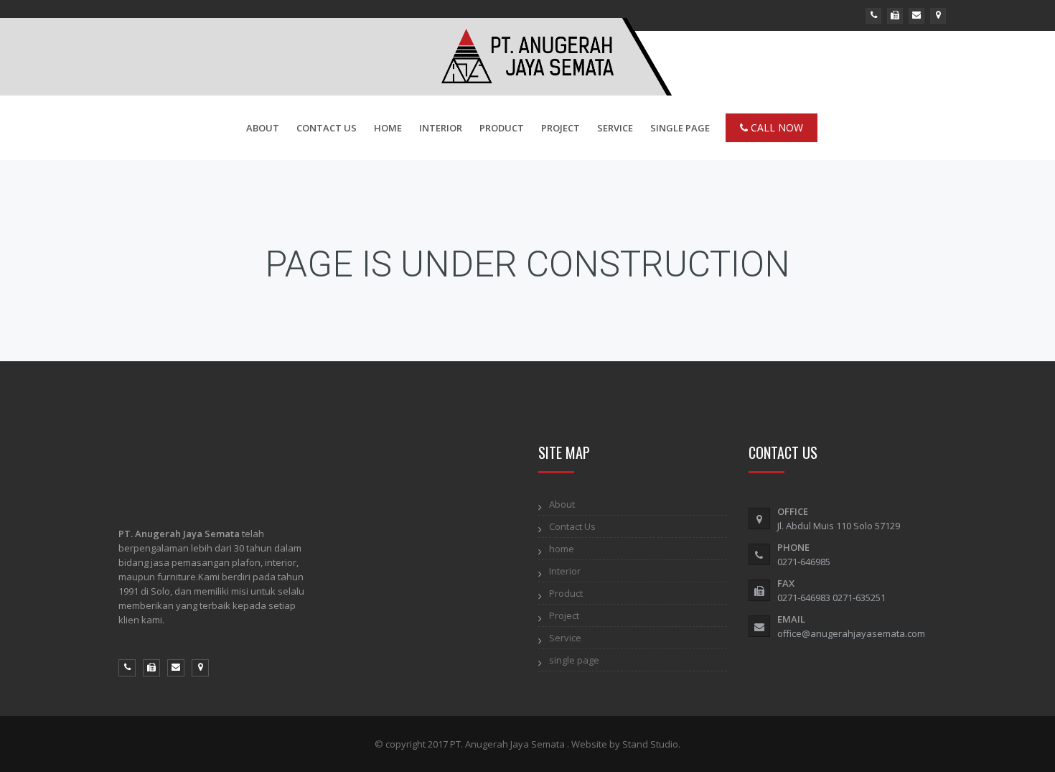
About (262, 127)
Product (501, 127)
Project (560, 127)
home (388, 127)
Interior (440, 127)
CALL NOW (775, 127)
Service (615, 127)
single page (680, 127)
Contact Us (326, 127)
